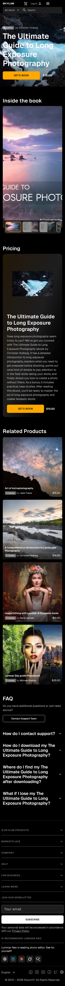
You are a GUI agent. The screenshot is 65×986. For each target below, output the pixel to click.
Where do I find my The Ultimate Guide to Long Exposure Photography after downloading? (32, 774)
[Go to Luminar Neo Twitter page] (55, 972)
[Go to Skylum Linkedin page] (43, 972)
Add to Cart (32, 471)
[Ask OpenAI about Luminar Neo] (4, 959)
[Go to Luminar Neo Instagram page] (37, 972)
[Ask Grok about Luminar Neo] (29, 959)
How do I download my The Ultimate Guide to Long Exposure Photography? (32, 750)
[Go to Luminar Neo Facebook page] (30, 972)
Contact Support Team (24, 718)
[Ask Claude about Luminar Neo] (21, 959)
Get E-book (21, 75)
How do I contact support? (32, 733)
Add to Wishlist (32, 463)
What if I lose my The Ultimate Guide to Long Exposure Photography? (32, 798)
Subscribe (32, 919)
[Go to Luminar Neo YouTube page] (49, 972)
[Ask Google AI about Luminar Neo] (38, 959)
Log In (36, 3)
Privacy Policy (20, 931)
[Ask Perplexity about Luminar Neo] (13, 959)
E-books (10, 493)
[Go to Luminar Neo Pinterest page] (62, 972)
